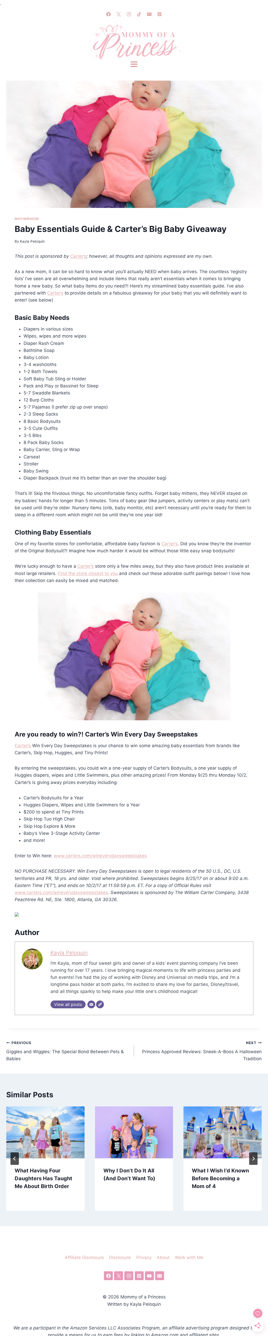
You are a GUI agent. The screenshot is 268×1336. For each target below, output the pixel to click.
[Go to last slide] (14, 1158)
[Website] (100, 1004)
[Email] (149, 14)
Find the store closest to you (88, 573)
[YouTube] (149, 1275)
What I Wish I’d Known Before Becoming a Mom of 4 (220, 1178)
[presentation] (45, 1132)
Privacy (144, 1257)
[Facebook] (108, 14)
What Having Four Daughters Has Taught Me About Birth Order (43, 1178)
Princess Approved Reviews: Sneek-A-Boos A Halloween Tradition (202, 1051)
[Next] (253, 1158)
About (163, 1257)
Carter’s (78, 256)
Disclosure (120, 1257)
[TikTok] (139, 14)
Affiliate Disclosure (84, 1257)
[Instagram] (128, 14)
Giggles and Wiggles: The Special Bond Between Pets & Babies (65, 1051)
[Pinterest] (159, 14)
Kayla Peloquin (32, 241)
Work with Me (189, 1257)
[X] (118, 14)
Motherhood (27, 219)
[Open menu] (134, 64)
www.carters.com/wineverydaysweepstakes (100, 855)
